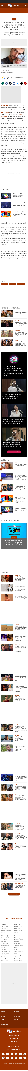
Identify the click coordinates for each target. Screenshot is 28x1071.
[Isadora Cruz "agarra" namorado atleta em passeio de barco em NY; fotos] (7, 787)
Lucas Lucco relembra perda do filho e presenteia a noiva (21, 314)
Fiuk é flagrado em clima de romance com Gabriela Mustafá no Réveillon (21, 334)
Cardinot (16, 941)
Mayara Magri (17, 955)
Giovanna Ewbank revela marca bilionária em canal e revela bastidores (20, 588)
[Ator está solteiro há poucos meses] (7, 333)
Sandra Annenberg (6, 930)
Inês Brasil (3, 941)
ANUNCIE (14, 1041)
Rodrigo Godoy (18, 926)
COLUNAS (3, 1019)
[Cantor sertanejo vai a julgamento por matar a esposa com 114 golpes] (7, 777)
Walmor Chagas (18, 960)
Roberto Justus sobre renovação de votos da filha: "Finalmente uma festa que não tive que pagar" (21, 877)
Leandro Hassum (18, 959)
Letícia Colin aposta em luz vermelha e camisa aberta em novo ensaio (20, 578)
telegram (14, 84)
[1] (7, 465)
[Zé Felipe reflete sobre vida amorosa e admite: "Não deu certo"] (7, 738)
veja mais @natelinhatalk (14, 452)
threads (21, 84)
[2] (7, 476)
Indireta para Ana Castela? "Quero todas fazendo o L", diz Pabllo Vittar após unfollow (21, 689)
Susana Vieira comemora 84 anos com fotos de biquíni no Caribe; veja (20, 827)
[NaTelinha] (14, 6)
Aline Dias (3, 957)
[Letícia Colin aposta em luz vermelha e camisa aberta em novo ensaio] (7, 578)
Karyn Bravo (4, 934)
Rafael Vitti (4, 105)
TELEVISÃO (16, 1011)
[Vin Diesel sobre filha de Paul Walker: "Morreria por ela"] (7, 886)
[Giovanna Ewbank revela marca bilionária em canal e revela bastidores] (7, 587)
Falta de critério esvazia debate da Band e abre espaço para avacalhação (19, 204)
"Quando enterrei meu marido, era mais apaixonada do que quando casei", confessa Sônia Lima (13, 421)
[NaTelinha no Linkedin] (12, 1058)
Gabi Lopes (4, 949)
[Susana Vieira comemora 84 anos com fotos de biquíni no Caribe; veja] (7, 826)
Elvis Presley (17, 928)
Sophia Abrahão (18, 945)
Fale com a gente (14, 1046)
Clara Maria (5, 112)
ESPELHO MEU (4, 1024)
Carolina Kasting (18, 939)
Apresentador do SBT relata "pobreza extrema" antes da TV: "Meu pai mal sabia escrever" (12, 445)
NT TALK (3, 1016)
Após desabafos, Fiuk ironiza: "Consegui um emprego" (21, 846)
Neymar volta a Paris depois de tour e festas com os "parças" (21, 324)
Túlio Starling (4, 960)
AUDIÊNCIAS (17, 1016)
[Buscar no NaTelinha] (26, 6)
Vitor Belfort (4, 932)
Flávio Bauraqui (5, 939)
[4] (7, 498)
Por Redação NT (5, 71)
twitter (10, 84)
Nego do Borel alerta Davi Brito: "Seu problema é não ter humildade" (20, 638)
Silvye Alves (17, 943)
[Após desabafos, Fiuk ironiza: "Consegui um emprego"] (7, 846)
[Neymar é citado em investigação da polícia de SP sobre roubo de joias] (7, 677)
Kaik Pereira (17, 934)
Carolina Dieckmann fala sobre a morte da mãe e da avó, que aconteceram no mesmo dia (20, 649)
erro (25, 83)
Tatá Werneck (21, 284)
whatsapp (2, 84)
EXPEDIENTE (14, 1038)
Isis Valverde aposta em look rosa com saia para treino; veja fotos (21, 598)
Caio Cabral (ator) (5, 936)
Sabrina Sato (4, 926)
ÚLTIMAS (3, 1011)
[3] (7, 487)
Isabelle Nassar (5, 959)
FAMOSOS (16, 1014)
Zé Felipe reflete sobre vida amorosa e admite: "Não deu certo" (21, 738)
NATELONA (16, 1022)
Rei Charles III (4, 955)
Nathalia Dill (17, 936)
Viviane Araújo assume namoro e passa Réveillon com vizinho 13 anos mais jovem (20, 344)
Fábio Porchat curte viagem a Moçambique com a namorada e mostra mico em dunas (21, 628)
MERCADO (16, 1019)
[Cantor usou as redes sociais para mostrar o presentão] (7, 313)
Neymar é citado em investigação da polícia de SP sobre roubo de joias (21, 678)
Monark (16, 953)
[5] (7, 509)
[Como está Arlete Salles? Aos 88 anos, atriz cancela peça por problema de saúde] (7, 836)
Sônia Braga (17, 938)
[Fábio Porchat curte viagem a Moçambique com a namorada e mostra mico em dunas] (7, 627)
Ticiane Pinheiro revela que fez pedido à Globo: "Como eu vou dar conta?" (21, 698)
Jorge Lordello (17, 924)
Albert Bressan (18, 957)
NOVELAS (3, 1014)
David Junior (4, 924)
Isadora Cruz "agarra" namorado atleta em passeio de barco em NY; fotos (21, 787)
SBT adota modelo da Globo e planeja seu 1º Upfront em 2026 (18, 195)
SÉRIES (2, 1022)
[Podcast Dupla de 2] (16, 1058)
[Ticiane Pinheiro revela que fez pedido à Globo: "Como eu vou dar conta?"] (7, 698)
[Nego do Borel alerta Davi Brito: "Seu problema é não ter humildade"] (7, 637)
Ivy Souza (16, 932)
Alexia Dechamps (18, 951)
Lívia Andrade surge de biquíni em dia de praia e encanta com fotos (21, 466)
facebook (6, 84)
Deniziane (16, 947)
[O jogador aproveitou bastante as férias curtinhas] (7, 323)
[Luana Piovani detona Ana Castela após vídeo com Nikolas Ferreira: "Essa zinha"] (7, 797)
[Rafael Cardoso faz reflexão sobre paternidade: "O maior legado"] (7, 748)
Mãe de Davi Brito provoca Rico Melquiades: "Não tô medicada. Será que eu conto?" (21, 729)
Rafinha (3, 947)
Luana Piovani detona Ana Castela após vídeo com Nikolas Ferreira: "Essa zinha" (21, 797)
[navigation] (2, 5)
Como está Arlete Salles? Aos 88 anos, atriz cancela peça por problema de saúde (21, 837)
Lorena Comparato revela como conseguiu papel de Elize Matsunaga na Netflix (12, 396)
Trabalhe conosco (14, 1049)
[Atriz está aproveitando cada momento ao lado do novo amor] (7, 343)
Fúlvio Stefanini (5, 953)
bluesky (17, 84)
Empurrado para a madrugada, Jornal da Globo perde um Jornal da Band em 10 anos (21, 477)
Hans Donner (4, 928)
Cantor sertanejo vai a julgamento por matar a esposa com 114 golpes (21, 778)
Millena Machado (5, 951)
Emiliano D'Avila (5, 938)
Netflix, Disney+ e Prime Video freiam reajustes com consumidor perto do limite (19, 213)
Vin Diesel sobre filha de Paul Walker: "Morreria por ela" (20, 488)
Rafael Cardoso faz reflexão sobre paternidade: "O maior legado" (21, 748)
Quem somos (14, 1035)
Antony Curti (4, 943)
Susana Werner (5, 945)
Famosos (14, 11)
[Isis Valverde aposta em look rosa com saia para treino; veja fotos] (7, 597)
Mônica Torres (18, 930)
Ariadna (16, 949)
